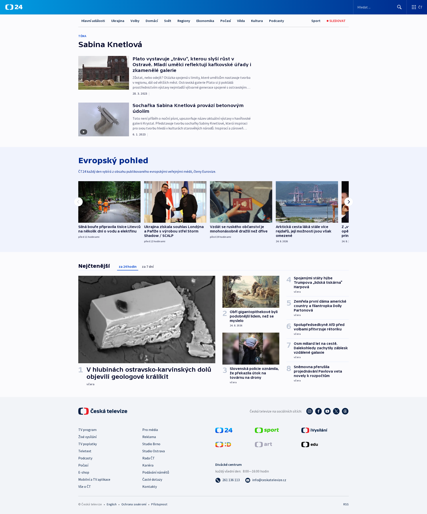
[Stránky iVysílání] (314, 430)
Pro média (150, 429)
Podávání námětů (155, 472)
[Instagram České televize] (309, 411)
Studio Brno (151, 444)
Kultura (257, 20)
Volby (135, 20)
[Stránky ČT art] (263, 444)
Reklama (149, 437)
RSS (346, 504)
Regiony (183, 20)
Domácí (152, 20)
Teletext (84, 451)
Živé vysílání (87, 437)
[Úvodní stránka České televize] (103, 411)
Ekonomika (205, 20)
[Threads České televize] (345, 411)
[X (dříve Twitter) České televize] (336, 411)
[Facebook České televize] (318, 411)
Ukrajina (117, 20)
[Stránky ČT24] (223, 430)
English (111, 504)
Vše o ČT (84, 486)
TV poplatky (87, 444)
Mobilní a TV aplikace (94, 479)
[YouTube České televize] (327, 411)
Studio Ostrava (153, 451)
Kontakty (149, 486)
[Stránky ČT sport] (267, 430)
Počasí (225, 20)
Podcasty (276, 20)
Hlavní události (93, 20)
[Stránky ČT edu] (309, 444)
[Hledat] (399, 7)
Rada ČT (148, 458)
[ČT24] (13, 7)
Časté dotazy (152, 479)
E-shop (83, 472)
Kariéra (147, 465)
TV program (87, 429)
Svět (167, 20)
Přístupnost (159, 504)
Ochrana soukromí (133, 504)
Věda (241, 20)
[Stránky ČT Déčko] (223, 444)
